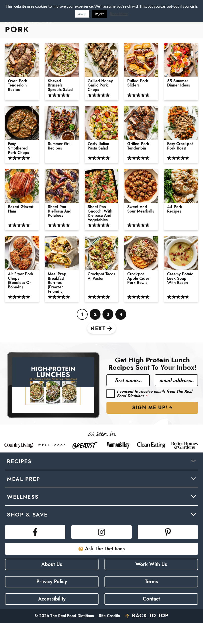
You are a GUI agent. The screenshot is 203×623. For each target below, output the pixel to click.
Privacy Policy (51, 581)
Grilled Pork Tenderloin (138, 146)
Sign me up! (150, 407)
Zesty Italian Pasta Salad (98, 146)
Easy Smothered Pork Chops (18, 148)
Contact (151, 598)
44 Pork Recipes (174, 209)
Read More (119, 13)
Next (98, 328)
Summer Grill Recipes (60, 146)
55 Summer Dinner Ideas (178, 83)
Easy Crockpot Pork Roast (180, 146)
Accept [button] (82, 14)
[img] (35, 532)
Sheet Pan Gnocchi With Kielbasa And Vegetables (100, 213)
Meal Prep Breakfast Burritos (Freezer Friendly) (57, 283)
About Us (51, 564)
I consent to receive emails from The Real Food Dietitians (154, 393)
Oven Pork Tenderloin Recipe (17, 85)
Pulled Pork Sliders (137, 83)
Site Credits (109, 616)
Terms (151, 581)
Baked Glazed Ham (20, 209)
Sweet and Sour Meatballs (140, 209)
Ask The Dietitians (105, 548)
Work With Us (151, 564)
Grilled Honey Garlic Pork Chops (100, 85)
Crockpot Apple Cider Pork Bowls (138, 278)
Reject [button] (99, 14)
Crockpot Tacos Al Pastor (101, 276)
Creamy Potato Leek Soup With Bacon (180, 278)
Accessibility (52, 598)
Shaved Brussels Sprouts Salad (60, 85)
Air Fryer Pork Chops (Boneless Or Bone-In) (20, 280)
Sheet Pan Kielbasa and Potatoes (60, 211)
